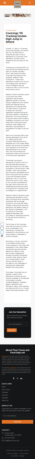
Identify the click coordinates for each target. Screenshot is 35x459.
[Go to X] (17, 378)
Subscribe (11, 330)
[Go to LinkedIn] (21, 378)
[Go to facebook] (14, 378)
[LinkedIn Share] (2, 232)
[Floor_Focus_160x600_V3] (17, 15)
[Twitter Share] (2, 228)
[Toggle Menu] (5, 3)
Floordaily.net (12, 367)
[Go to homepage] (17, 4)
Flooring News (11, 30)
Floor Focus (5, 356)
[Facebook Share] (2, 224)
